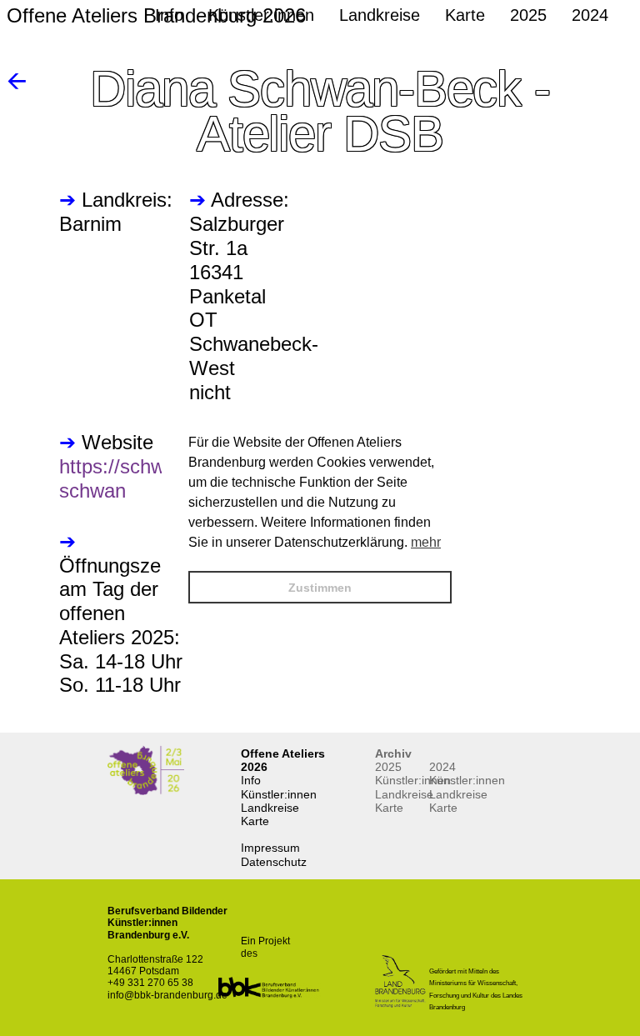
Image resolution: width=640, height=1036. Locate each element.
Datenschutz (274, 861)
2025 (388, 766)
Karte (255, 821)
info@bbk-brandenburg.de (168, 995)
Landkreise (270, 807)
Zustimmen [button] (320, 587)
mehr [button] (426, 542)
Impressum (270, 847)
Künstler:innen (279, 794)
